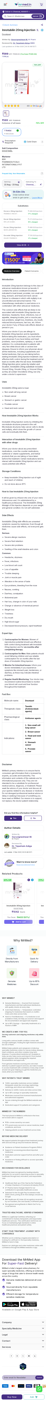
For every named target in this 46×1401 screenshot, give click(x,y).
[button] (5, 5)
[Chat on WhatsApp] (39, 1389)
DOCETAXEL (7, 151)
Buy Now (11, 1397)
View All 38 (21, 245)
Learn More (37, 198)
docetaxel (6, 34)
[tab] (6, 113)
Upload (35, 16)
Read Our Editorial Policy (25, 865)
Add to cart (21, 922)
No (34, 818)
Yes (14, 818)
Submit (39, 1377)
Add (32, 1397)
